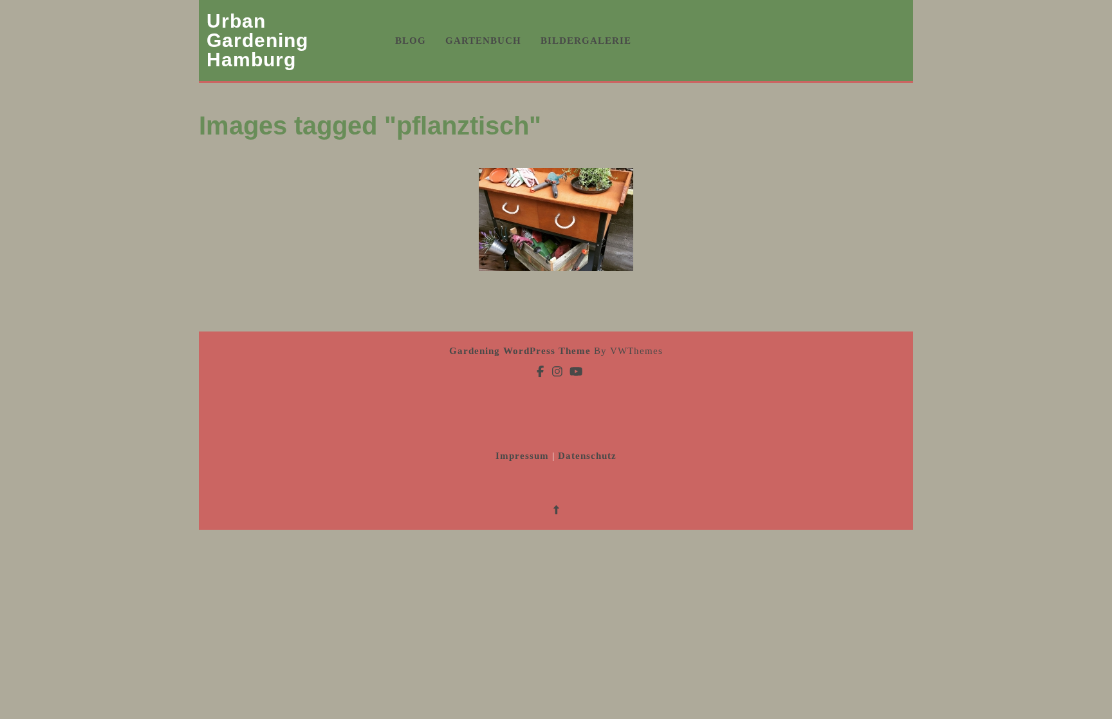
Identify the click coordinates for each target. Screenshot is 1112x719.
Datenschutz (587, 456)
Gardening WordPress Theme (520, 351)
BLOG (410, 40)
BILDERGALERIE (586, 40)
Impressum (524, 456)
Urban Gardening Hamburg (257, 40)
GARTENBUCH (483, 40)
